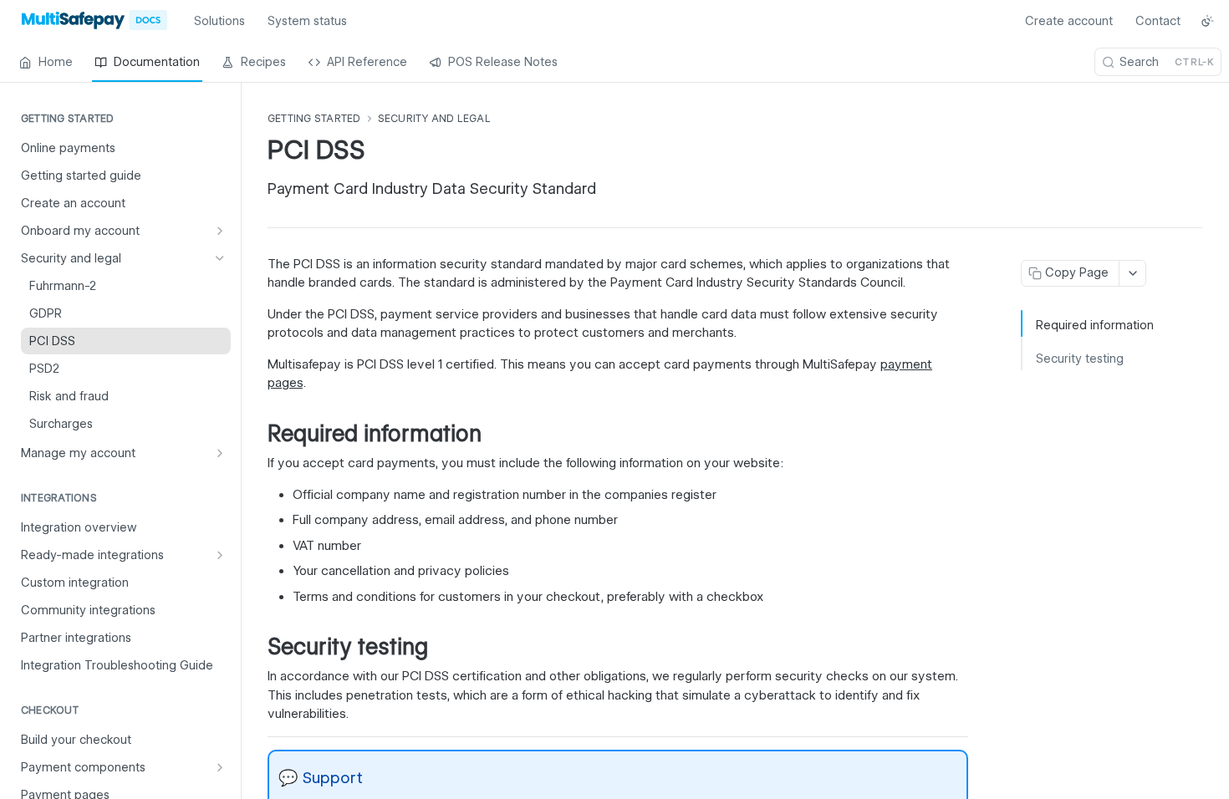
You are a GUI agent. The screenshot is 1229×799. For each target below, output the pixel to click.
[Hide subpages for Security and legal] (220, 258)
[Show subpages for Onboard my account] (220, 230)
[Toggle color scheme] (1207, 21)
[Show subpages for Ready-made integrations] (220, 555)
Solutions (219, 21)
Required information (1095, 325)
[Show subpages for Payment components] (220, 767)
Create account (1069, 21)
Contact (1158, 21)
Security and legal (434, 118)
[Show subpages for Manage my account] (220, 453)
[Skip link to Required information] (256, 434)
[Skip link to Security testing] (256, 647)
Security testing (1080, 358)
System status (307, 21)
